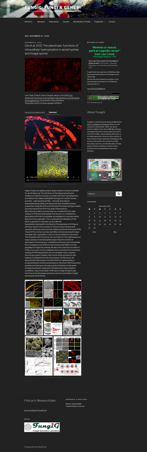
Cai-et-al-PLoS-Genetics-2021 (35, 112)
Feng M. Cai (42, 410)
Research (28, 22)
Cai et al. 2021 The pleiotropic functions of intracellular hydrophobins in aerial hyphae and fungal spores (52, 49)
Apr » (115, 232)
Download (52, 112)
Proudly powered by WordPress (35, 447)
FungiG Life (98, 22)
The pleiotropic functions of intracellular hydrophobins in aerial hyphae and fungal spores (52, 98)
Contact (112, 22)
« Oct (94, 232)
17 (100, 220)
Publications (54, 22)
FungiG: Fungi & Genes (52, 7)
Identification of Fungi (81, 22)
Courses (66, 22)
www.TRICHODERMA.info (96, 89)
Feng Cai (106, 124)
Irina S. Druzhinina (93, 124)
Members (41, 22)
